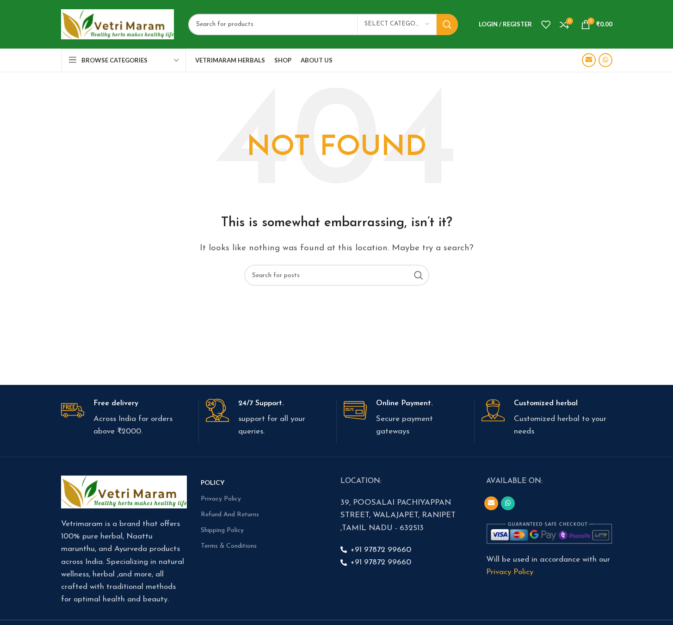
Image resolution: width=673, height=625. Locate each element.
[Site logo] (117, 24)
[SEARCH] (447, 24)
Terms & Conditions (229, 546)
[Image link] (124, 491)
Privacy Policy (221, 498)
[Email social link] (589, 60)
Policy (213, 483)
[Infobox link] (126, 418)
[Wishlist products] (546, 24)
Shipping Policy (222, 530)
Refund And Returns (230, 514)
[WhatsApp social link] (605, 60)
